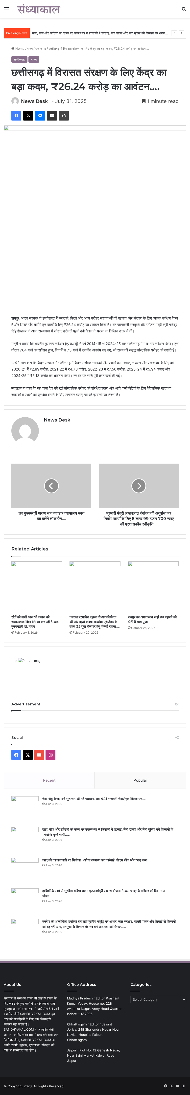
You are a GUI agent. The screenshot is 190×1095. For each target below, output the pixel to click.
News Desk (34, 101)
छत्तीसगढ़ (40, 48)
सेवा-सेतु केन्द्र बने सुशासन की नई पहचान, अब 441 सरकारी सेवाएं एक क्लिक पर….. (94, 798)
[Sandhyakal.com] (38, 8)
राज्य (30, 48)
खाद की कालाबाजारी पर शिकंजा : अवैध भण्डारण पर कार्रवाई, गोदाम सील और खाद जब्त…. (96, 860)
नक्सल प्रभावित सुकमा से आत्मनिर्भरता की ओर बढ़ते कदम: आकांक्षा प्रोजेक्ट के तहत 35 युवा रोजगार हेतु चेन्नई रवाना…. (94, 622)
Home (19, 48)
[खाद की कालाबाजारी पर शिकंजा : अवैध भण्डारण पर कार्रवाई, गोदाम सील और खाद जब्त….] (25, 871)
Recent (49, 780)
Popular (140, 780)
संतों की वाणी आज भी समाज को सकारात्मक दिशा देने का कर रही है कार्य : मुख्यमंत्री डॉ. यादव (35, 622)
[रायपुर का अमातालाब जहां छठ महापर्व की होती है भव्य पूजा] (153, 586)
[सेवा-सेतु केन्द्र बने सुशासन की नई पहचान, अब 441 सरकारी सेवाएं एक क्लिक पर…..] (25, 809)
